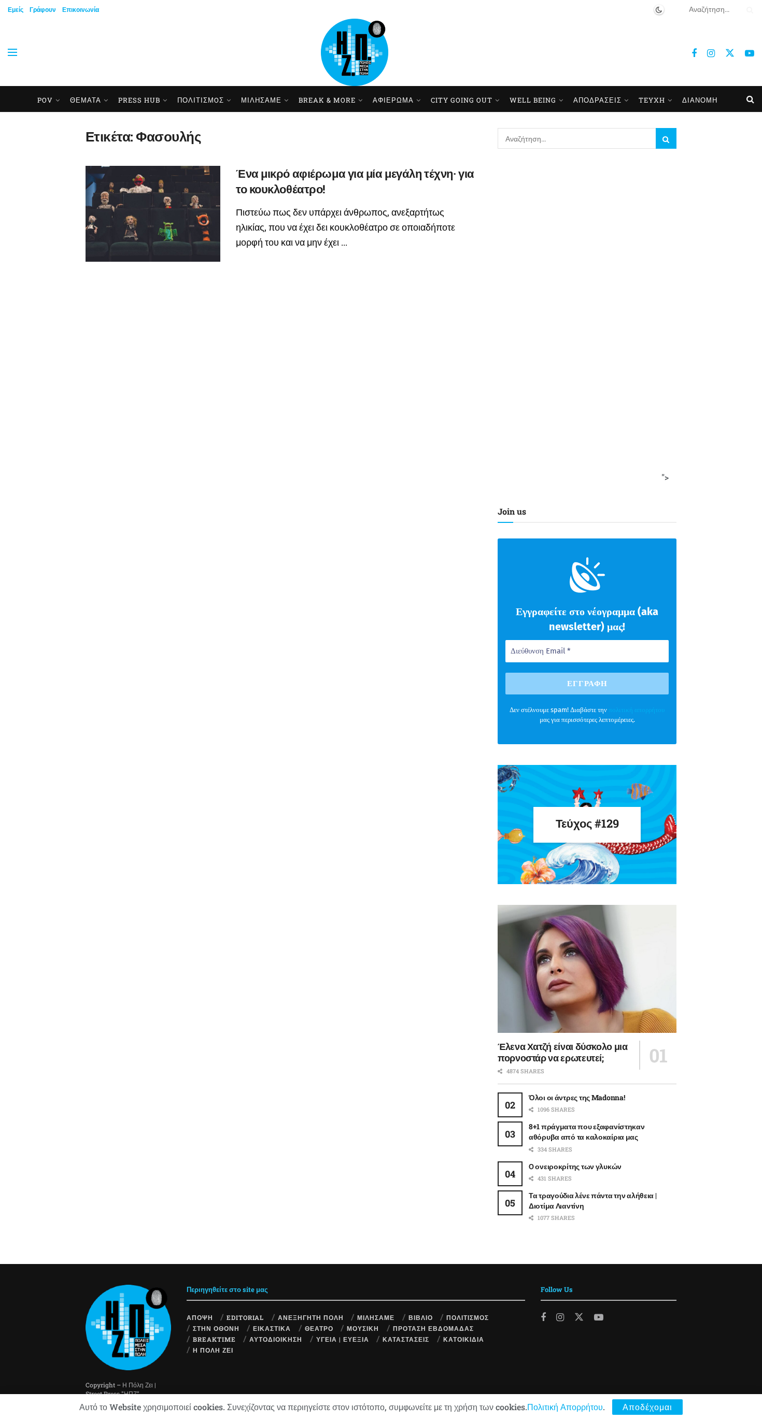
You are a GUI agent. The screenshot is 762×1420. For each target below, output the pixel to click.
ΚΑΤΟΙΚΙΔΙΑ (463, 1339)
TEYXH (652, 100)
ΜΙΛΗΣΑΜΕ (261, 100)
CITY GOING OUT (461, 100)
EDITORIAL (245, 1317)
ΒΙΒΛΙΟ (420, 1317)
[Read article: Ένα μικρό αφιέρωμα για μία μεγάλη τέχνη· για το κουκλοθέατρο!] (153, 214)
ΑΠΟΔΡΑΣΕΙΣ (597, 100)
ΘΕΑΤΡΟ (319, 1328)
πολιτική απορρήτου (637, 710)
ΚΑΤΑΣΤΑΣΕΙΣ (406, 1339)
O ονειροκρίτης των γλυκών (575, 1166)
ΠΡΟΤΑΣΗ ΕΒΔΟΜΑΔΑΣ (433, 1328)
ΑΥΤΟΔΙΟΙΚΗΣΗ (275, 1339)
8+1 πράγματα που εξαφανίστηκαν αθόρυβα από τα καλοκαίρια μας (587, 1131)
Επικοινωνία (80, 9)
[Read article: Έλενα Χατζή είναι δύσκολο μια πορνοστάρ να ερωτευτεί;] (587, 969)
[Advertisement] (583, 324)
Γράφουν (43, 9)
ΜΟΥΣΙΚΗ (363, 1328)
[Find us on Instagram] (711, 53)
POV (45, 100)
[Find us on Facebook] (694, 53)
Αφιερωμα (393, 100)
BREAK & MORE (327, 100)
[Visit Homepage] (354, 52)
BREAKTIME (214, 1339)
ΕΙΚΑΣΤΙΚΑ (272, 1328)
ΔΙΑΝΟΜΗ (699, 100)
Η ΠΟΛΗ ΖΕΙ (213, 1350)
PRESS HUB (139, 100)
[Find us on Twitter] (730, 52)
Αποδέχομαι (647, 1406)
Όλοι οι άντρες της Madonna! (577, 1097)
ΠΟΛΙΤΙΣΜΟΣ (467, 1317)
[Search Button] (748, 9)
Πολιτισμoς (200, 100)
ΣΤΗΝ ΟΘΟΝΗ (216, 1328)
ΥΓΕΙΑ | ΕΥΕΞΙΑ (342, 1339)
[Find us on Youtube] (749, 53)
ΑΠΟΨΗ (200, 1317)
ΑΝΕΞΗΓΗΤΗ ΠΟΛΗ (311, 1317)
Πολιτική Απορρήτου (565, 1406)
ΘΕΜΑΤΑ (85, 100)
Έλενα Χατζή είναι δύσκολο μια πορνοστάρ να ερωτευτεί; (563, 1052)
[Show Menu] (12, 52)
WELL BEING (533, 100)
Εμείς (15, 9)
